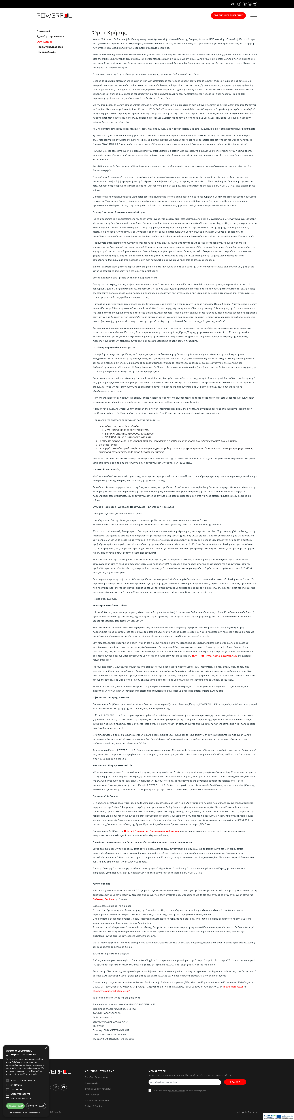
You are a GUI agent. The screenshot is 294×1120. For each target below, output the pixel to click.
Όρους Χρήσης (177, 1090)
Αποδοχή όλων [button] (15, 1106)
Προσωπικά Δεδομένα (50, 47)
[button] (26, 1112)
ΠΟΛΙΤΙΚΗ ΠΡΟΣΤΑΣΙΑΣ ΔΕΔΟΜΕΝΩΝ (214, 655)
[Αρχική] (54, 15)
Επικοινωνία (44, 31)
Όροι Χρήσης (44, 41)
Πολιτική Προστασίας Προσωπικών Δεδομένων (151, 831)
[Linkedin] (245, 4)
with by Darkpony (246, 1112)
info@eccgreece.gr (233, 986)
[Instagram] (250, 4)
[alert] (26, 1081)
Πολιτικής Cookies (103, 899)
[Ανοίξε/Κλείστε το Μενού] (253, 15)
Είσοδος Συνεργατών (96, 1077)
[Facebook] (239, 4)
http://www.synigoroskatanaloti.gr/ (111, 991)
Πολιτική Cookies (46, 52)
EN (232, 3)
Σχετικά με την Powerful (50, 36)
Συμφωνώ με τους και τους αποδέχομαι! (179, 1090)
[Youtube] (255, 4)
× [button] (45, 1048)
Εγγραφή (235, 1082)
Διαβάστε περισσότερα (30, 1074)
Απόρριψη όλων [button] (36, 1106)
